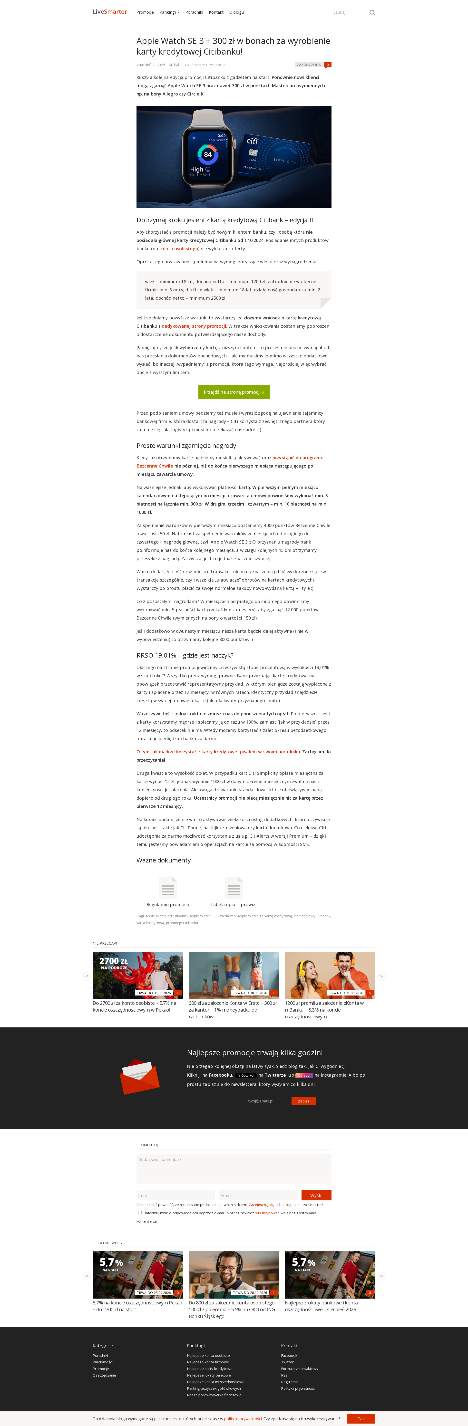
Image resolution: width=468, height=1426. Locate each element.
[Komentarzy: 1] (178, 992)
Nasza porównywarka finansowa (214, 1394)
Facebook (289, 1355)
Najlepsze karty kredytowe (210, 1368)
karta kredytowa (150, 922)
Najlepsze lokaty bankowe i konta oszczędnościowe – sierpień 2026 (321, 1306)
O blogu (236, 12)
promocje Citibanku (182, 922)
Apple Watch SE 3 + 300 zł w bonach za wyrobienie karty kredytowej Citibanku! (233, 46)
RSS (284, 1375)
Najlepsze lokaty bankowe (209, 1375)
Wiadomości (103, 1361)
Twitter (287, 1361)
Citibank (323, 915)
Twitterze (275, 1075)
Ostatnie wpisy (108, 1242)
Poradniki (194, 12)
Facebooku (220, 1075)
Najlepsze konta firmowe (208, 1361)
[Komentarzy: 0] (328, 64)
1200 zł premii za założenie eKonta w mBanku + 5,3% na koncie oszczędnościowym (324, 1010)
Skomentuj (147, 1144)
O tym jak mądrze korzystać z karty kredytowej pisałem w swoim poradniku (218, 752)
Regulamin (289, 1381)
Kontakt (216, 12)
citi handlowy (304, 915)
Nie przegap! (105, 943)
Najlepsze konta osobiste (208, 1355)
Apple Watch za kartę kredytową (265, 915)
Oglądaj (304, 1075)
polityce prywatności (243, 1418)
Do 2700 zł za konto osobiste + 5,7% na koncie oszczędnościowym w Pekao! (134, 1006)
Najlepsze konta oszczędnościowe (215, 1381)
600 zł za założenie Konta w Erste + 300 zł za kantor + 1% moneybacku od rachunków (232, 1010)
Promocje (145, 12)
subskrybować (267, 1212)
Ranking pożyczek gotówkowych (214, 1388)
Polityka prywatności (298, 1388)
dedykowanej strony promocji (194, 326)
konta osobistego (179, 248)
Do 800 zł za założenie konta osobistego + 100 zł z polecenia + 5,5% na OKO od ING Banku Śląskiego (233, 1309)
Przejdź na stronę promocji (232, 392)
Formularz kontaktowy (299, 1368)
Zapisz (304, 1101)
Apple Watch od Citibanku (167, 915)
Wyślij (316, 1195)
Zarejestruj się (261, 1204)
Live (110, 11)
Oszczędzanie (104, 1375)
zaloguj (288, 1204)
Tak (361, 1418)
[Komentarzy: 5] (370, 992)
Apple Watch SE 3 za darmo (213, 915)
